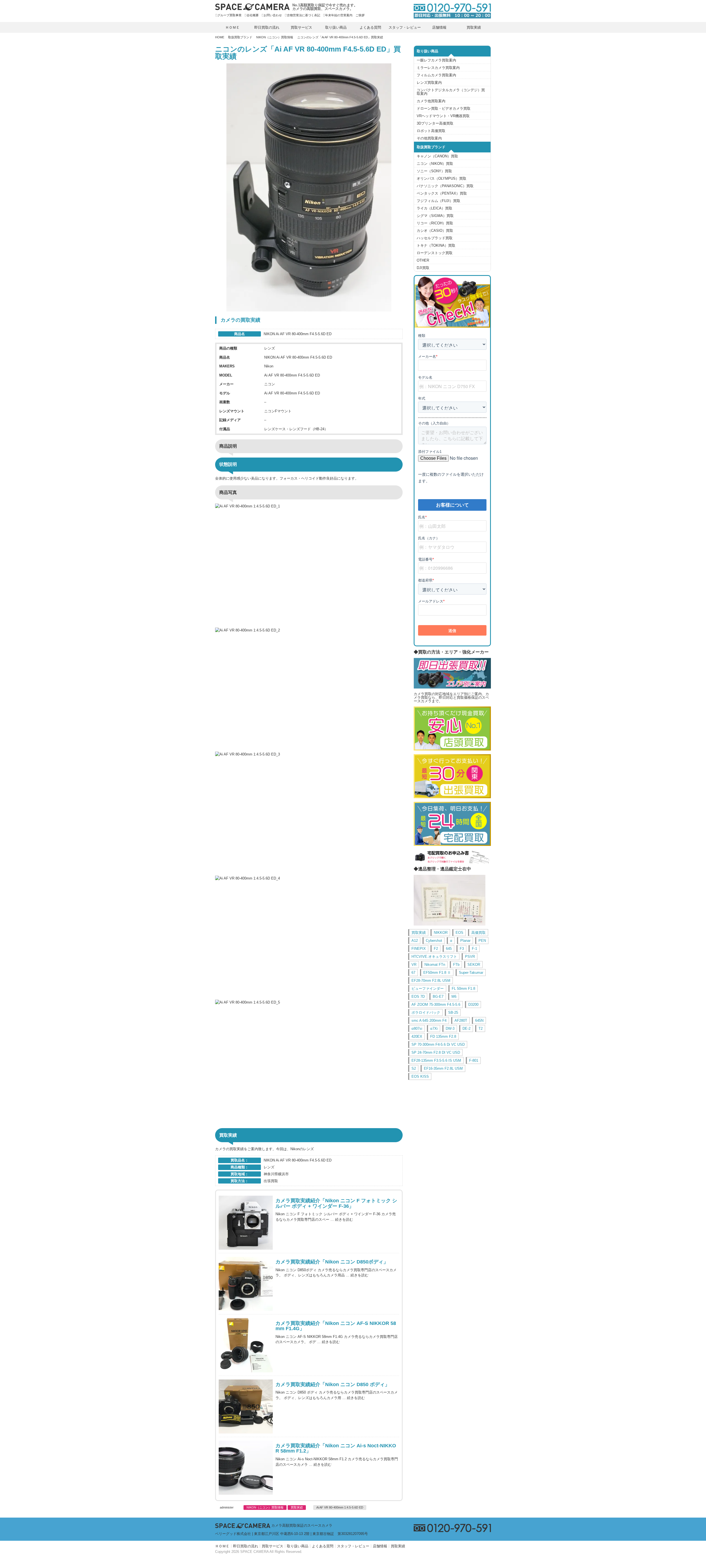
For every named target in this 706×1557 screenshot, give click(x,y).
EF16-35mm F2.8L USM (443, 1068)
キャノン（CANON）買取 (437, 156)
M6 (453, 996)
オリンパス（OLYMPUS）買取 (441, 178)
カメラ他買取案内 (431, 101)
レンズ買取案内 (429, 82)
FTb (456, 964)
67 (413, 972)
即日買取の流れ (266, 27)
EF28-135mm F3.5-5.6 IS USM (436, 1060)
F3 (462, 948)
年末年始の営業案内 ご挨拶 (345, 15)
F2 (436, 948)
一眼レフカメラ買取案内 (436, 60)
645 (449, 948)
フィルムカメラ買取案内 (436, 75)
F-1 (474, 948)
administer (227, 1507)
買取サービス (301, 27)
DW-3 (450, 1028)
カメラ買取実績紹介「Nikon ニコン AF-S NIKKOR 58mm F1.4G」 (336, 1326)
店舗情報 (439, 27)
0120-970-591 (449, 10)
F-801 (473, 1060)
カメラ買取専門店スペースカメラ (252, 6)
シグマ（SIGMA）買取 (435, 216)
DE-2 (466, 1028)
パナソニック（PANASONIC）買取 (445, 186)
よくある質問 (370, 27)
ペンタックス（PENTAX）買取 (442, 193)
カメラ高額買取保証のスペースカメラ (301, 1525)
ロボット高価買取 (431, 131)
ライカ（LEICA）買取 (434, 208)
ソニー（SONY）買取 (434, 171)
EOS (459, 933)
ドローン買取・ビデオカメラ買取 (443, 108)
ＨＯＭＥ (232, 27)
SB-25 (453, 1012)
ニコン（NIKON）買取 (435, 164)
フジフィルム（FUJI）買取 (438, 201)
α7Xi (434, 1028)
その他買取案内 (429, 138)
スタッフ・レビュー (405, 27)
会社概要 (253, 15)
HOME (219, 37)
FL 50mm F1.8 (463, 988)
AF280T (460, 1020)
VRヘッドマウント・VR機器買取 (443, 116)
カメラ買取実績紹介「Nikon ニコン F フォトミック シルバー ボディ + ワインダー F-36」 (336, 1203)
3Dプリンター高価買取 (435, 123)
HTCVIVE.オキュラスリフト (434, 956)
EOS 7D (418, 996)
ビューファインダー (427, 988)
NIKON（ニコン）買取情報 (274, 37)
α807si (416, 1028)
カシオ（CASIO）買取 (435, 230)
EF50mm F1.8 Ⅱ (437, 972)
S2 (413, 1068)
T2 (480, 1028)
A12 (414, 940)
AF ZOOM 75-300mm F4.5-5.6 (435, 1004)
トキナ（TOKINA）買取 (436, 245)
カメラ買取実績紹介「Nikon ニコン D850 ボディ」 (333, 1384)
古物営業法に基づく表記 (303, 15)
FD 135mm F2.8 (443, 1036)
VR (413, 964)
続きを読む (344, 1219)
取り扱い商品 (336, 27)
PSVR (470, 956)
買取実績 (474, 27)
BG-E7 (438, 996)
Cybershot (434, 940)
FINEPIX (418, 948)
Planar (465, 940)
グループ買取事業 (229, 15)
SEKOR (473, 964)
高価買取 (478, 933)
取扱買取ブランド (240, 37)
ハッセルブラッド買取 (435, 238)
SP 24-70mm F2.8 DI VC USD (435, 1052)
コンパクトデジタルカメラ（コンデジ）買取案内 (451, 92)
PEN (482, 940)
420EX (416, 1036)
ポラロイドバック (425, 1012)
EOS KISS (420, 1076)
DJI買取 (423, 268)
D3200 (473, 1004)
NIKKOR (441, 933)
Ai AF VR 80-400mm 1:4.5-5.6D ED (339, 1507)
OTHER (423, 260)
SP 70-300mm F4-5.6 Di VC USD (438, 1044)
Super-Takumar (471, 972)
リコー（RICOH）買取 (435, 223)
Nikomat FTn (434, 964)
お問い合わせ (273, 15)
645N (479, 1020)
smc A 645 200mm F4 (428, 1020)
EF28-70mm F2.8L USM (430, 980)
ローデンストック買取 (435, 253)
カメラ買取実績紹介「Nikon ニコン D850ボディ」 (332, 1262)
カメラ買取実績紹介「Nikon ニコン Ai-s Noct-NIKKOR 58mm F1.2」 (336, 1448)
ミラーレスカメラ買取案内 (438, 68)
